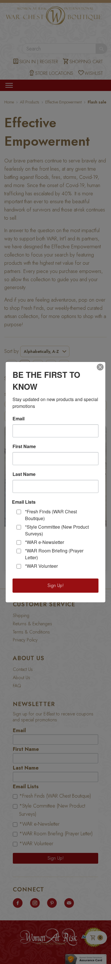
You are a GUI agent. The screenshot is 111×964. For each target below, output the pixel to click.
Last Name (24, 474)
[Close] (100, 367)
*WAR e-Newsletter (44, 542)
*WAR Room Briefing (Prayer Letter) (54, 554)
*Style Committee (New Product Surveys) (57, 530)
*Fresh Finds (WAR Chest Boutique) (51, 515)
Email (18, 418)
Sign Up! (56, 585)
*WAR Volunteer (41, 566)
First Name (24, 446)
